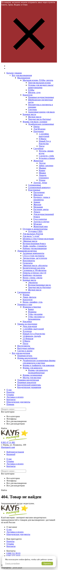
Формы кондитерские (27, 358)
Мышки (42, 168)
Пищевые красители (26, 382)
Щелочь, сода (34, 92)
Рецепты (10, 392)
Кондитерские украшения (29, 387)
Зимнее (36, 202)
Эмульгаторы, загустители (35, 258)
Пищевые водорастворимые (41, 97)
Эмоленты (33, 282)
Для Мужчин (39, 129)
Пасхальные (39, 192)
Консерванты (29, 260)
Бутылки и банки (47, 158)
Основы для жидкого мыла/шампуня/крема (40, 86)
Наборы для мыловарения (35, 248)
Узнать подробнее (12, 563)
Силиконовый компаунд (39, 187)
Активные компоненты (33, 253)
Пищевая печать (24, 355)
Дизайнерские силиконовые (41, 124)
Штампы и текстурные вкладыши (38, 238)
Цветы (36, 126)
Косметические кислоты (34, 268)
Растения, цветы (41, 209)
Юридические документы (18, 402)
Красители (28, 95)
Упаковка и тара (24, 304)
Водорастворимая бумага (34, 243)
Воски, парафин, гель (32, 302)
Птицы (42, 180)
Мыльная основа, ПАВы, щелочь (38, 80)
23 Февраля (28, 338)
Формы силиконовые (32, 375)
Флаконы (32, 312)
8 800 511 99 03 (13, 553)
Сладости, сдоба (46, 156)
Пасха (41, 146)
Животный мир (40, 226)
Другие (42, 163)
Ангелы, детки (40, 182)
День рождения (30, 326)
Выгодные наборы (25, 348)
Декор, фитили (29, 297)
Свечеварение (23, 292)
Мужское (37, 224)
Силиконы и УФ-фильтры (34, 270)
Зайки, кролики (46, 165)
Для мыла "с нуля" (31, 236)
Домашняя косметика (27, 251)
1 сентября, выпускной (44, 135)
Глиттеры (32, 109)
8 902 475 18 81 (13, 556)
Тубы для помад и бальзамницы (36, 317)
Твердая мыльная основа (39, 83)
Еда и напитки (40, 219)
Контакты (11, 399)
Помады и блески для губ (34, 273)
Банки (31, 309)
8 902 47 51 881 (8, 442)
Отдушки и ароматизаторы (35, 229)
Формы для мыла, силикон (35, 121)
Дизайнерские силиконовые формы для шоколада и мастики (39, 361)
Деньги (36, 212)
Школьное (38, 195)
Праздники (38, 131)
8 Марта (42, 139)
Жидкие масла (34, 117)
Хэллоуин (27, 331)
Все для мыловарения (22, 75)
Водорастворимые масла (39, 285)
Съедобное (38, 148)
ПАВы (31, 90)
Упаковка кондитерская (28, 380)
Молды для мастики (32, 377)
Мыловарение (23, 78)
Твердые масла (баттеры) (39, 119)
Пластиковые (34, 190)
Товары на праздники (27, 324)
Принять (47, 563)
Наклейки (27, 321)
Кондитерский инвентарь (29, 385)
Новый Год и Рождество (45, 142)
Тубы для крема (35, 314)
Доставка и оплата (14, 397)
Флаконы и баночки (32, 307)
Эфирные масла (30, 241)
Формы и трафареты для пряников (38, 365)
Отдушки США (35, 231)
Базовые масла (29, 114)
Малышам (38, 207)
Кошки (42, 170)
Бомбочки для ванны (32, 275)
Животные (38, 160)
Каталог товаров (14, 73)
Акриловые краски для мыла (41, 112)
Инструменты (23, 346)
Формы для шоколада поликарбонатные (38, 371)
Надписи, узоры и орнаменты (41, 198)
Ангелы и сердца (41, 221)
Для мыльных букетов (33, 234)
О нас (9, 390)
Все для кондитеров (21, 353)
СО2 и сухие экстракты (33, 256)
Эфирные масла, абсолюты (35, 265)
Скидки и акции (24, 351)
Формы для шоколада (32, 368)
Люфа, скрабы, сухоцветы (35, 246)
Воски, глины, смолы (32, 277)
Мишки (42, 173)
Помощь (10, 404)
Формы (26, 295)
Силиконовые (34, 185)
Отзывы (10, 394)
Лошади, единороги (44, 176)
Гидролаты (28, 263)
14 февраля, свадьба (32, 336)
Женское (37, 204)
